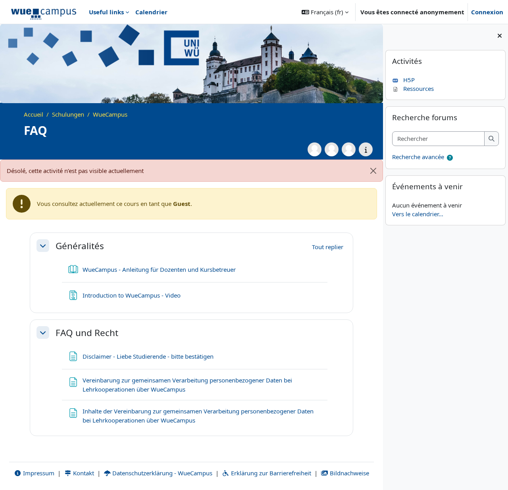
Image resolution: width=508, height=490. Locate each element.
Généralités (80, 245)
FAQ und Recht (87, 332)
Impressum (37, 473)
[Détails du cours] (366, 149)
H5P (409, 80)
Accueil (33, 114)
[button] (325, 12)
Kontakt (82, 473)
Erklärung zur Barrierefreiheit (270, 473)
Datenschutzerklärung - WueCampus (161, 473)
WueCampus (110, 114)
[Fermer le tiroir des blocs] (499, 35)
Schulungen (68, 114)
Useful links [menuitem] (106, 12)
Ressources (418, 88)
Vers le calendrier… (417, 214)
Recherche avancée (418, 157)
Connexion (487, 12)
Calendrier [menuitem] (151, 12)
